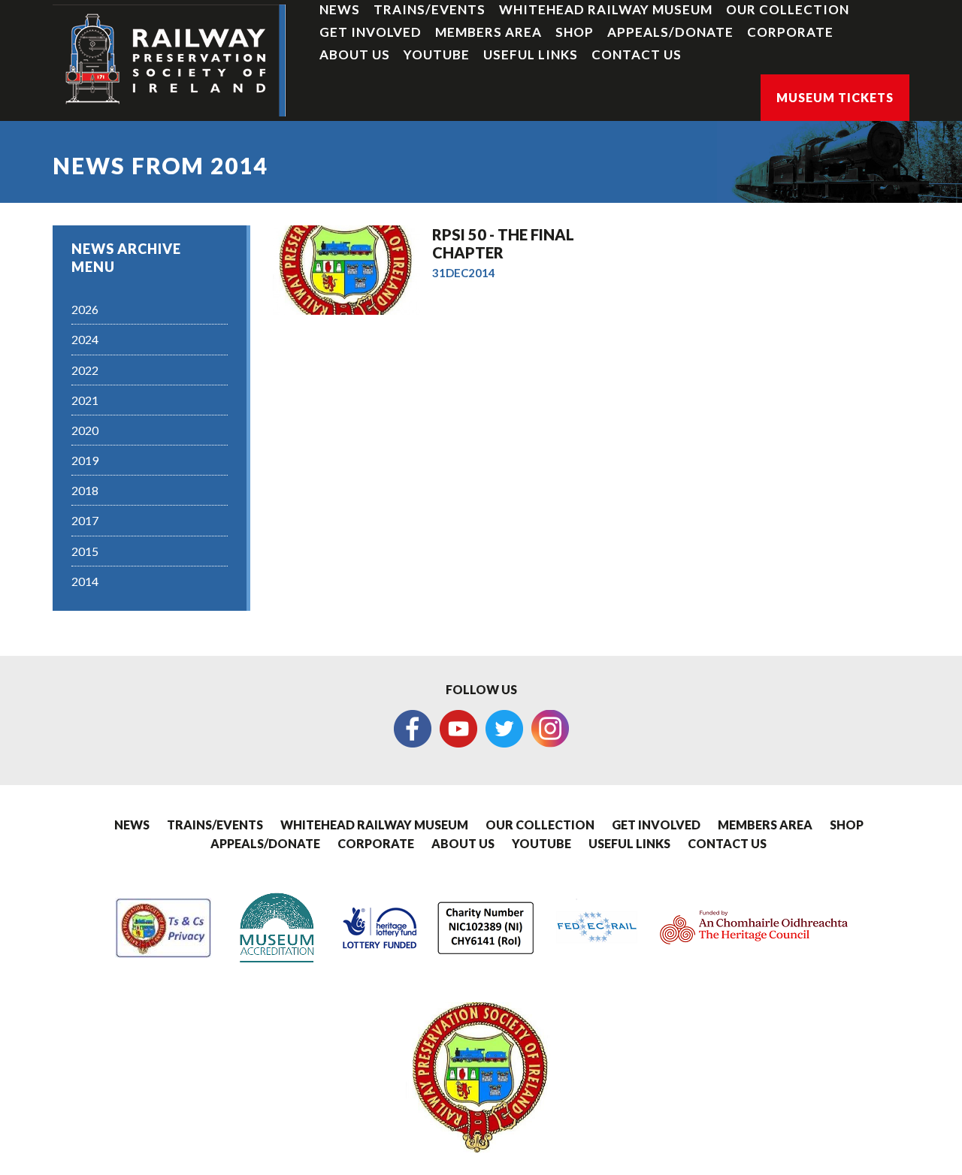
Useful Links (530, 54)
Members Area (488, 32)
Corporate (790, 32)
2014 (84, 581)
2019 (84, 460)
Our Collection (787, 9)
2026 (84, 309)
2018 (84, 490)
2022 (84, 370)
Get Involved (370, 32)
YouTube (437, 54)
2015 (84, 551)
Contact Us (636, 54)
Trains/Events (430, 9)
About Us (354, 54)
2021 (84, 400)
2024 (84, 339)
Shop (574, 32)
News (339, 9)
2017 (84, 520)
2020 (84, 430)
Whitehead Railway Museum (605, 9)
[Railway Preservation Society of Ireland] (169, 60)
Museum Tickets (835, 97)
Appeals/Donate (670, 32)
